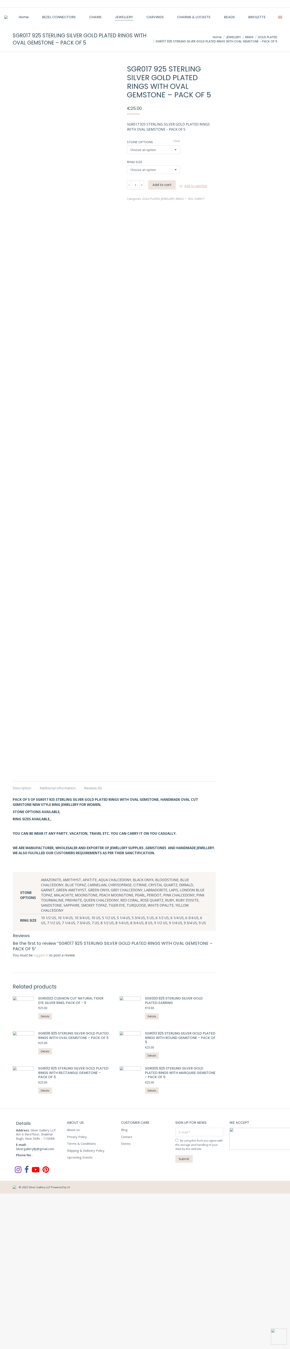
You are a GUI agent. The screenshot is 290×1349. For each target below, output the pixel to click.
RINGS (180, 199)
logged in (41, 955)
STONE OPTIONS (140, 142)
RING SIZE (134, 162)
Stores (126, 1144)
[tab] (22, 786)
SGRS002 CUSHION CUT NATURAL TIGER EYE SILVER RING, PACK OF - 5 (70, 1000)
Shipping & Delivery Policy (85, 1151)
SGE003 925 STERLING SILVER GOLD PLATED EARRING (174, 1000)
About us (73, 1130)
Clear (176, 141)
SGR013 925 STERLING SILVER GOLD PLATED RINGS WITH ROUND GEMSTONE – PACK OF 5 (180, 1037)
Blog (124, 1130)
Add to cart (162, 184)
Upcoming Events (80, 1157)
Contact (126, 1137)
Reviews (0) (93, 788)
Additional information (58, 788)
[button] (193, 186)
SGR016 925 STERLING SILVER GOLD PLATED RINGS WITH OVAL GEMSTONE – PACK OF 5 (73, 1035)
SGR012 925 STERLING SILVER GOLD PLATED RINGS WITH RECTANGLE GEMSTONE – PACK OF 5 (73, 1072)
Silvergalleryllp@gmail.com (35, 1149)
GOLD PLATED (151, 199)
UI (68, 1187)
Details (45, 1016)
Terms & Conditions (81, 1144)
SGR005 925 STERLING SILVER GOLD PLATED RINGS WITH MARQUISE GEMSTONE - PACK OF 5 (180, 1072)
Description (22, 788)
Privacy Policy (77, 1137)
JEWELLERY (168, 199)
